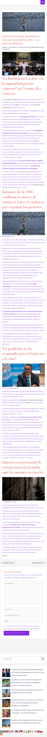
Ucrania (16, 105)
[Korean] (35, 731)
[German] (21, 731)
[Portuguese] (38, 731)
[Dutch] (10, 731)
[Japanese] (32, 731)
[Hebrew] (24, 731)
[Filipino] (15, 731)
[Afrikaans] (1, 731)
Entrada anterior (7, 563)
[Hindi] (27, 731)
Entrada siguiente (39, 563)
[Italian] (29, 731)
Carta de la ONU (37, 185)
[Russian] (41, 731)
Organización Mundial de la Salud (31, 400)
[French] (18, 731)
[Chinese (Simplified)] (7, 731)
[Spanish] (1, 734)
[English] (12, 731)
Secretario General (10, 99)
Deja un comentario (9, 47)
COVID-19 (27, 402)
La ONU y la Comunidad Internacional (30, 47)
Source (4, 555)
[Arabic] (4, 731)
